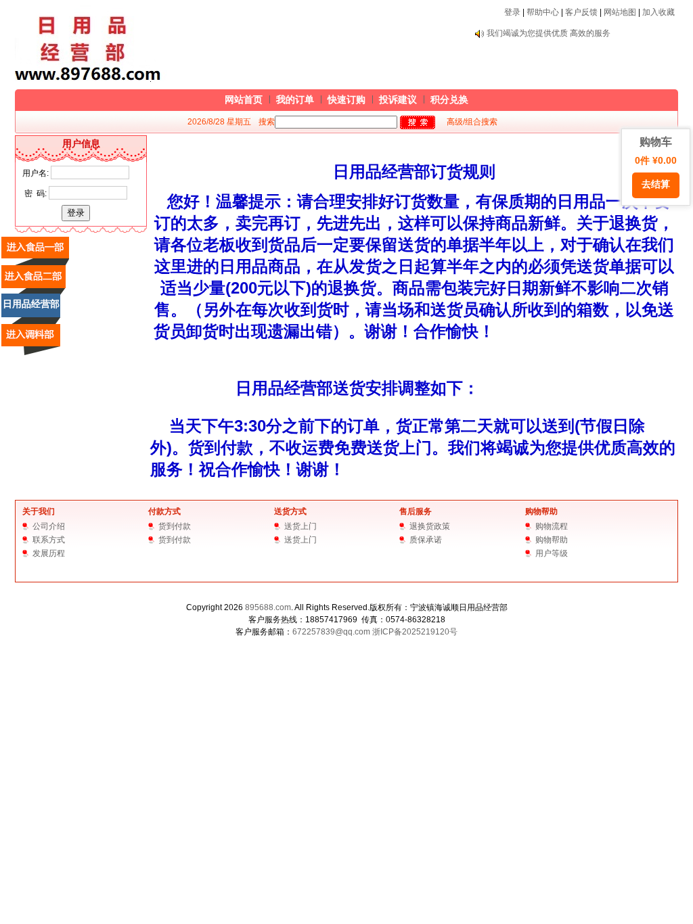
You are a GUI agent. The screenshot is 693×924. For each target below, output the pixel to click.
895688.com (268, 607)
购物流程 (551, 526)
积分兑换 (449, 99)
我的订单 (295, 99)
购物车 (656, 162)
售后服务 (415, 511)
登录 (512, 12)
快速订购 (346, 99)
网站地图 (620, 12)
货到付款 (174, 526)
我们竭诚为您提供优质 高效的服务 (548, 33)
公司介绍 (48, 526)
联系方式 (48, 540)
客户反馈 (581, 12)
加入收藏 (658, 12)
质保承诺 (425, 540)
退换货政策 (429, 526)
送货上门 (300, 526)
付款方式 (164, 511)
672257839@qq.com (331, 632)
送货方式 (290, 511)
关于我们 (38, 511)
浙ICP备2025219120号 (414, 632)
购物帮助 (541, 511)
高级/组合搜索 (472, 121)
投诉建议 (398, 99)
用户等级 (551, 553)
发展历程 (48, 553)
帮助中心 (543, 12)
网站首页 (244, 99)
